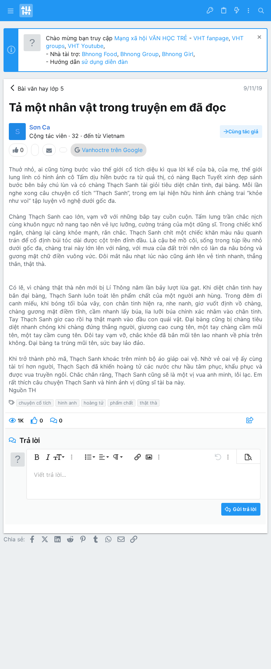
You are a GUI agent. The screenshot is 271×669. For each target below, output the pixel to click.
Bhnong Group (139, 53)
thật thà (148, 403)
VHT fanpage (211, 38)
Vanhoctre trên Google (112, 149)
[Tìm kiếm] (260, 11)
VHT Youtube (85, 45)
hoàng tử (93, 403)
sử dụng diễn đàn (104, 61)
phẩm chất (121, 403)
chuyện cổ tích (35, 403)
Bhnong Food (99, 53)
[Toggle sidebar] (248, 11)
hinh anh (67, 403)
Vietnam (114, 135)
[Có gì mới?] (236, 10)
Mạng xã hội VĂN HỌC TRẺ (150, 38)
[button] (11, 10)
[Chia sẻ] (250, 420)
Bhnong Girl (177, 53)
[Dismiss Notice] (258, 38)
